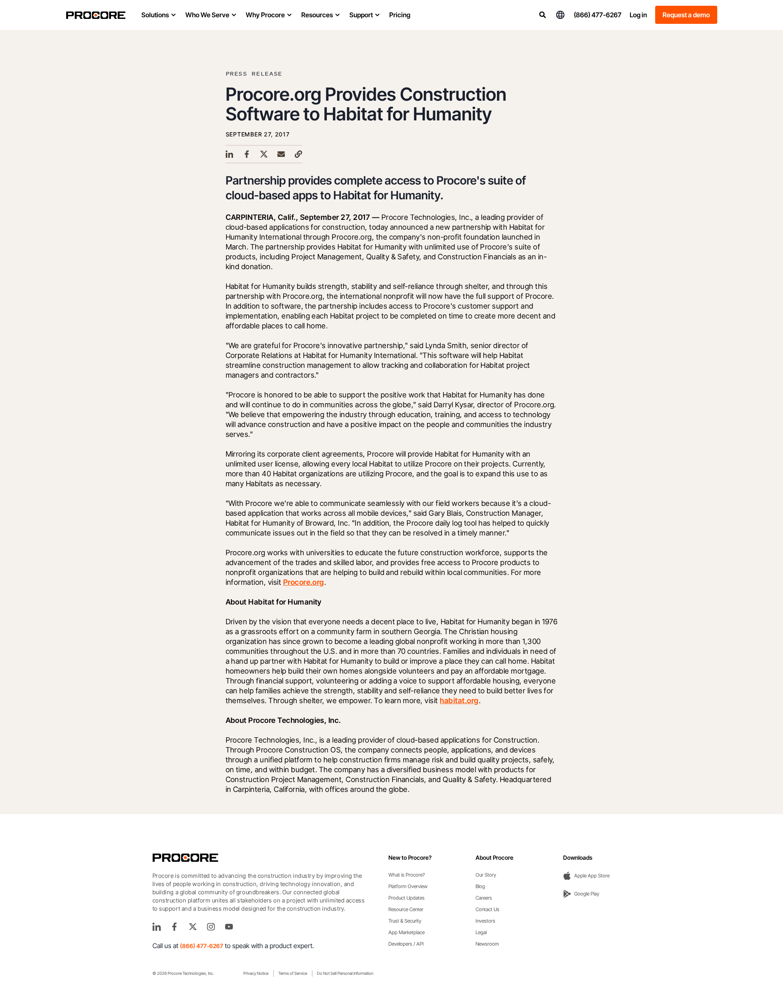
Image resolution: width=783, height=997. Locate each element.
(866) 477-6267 (597, 15)
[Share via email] (281, 154)
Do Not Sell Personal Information (345, 973)
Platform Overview (407, 886)
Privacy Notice (255, 973)
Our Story (486, 875)
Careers (484, 898)
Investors (485, 921)
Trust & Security (404, 921)
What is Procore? (406, 875)
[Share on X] (264, 154)
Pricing (399, 15)
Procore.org (303, 582)
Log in (638, 15)
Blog (480, 886)
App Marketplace (406, 932)
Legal (481, 932)
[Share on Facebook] (246, 154)
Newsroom (487, 944)
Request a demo (686, 15)
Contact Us (487, 909)
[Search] (542, 15)
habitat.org (459, 700)
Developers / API (406, 944)
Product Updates (406, 898)
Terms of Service (292, 973)
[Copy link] (298, 154)
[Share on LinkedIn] (229, 154)
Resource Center (405, 909)
